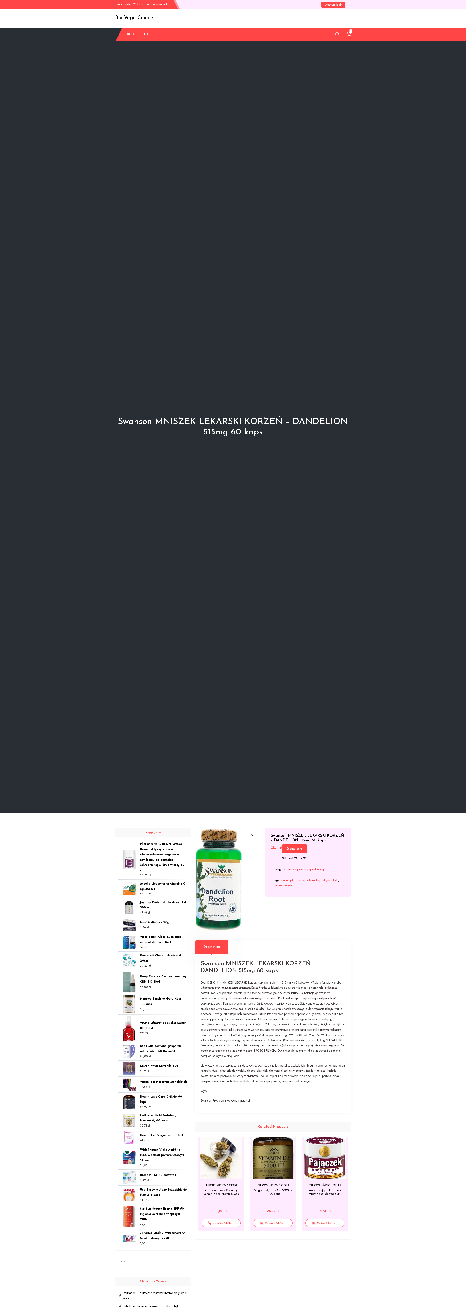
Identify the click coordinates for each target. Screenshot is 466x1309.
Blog (131, 34)
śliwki (335, 880)
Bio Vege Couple (134, 17)
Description (211, 947)
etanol (284, 880)
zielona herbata (282, 885)
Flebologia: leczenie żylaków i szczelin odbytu (151, 1306)
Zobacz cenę (294, 849)
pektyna (325, 880)
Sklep (146, 34)
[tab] (211, 947)
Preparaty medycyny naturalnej (305, 869)
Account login (333, 5)
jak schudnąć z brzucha (304, 880)
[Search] (337, 34)
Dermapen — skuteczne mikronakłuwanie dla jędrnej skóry (155, 1295)
